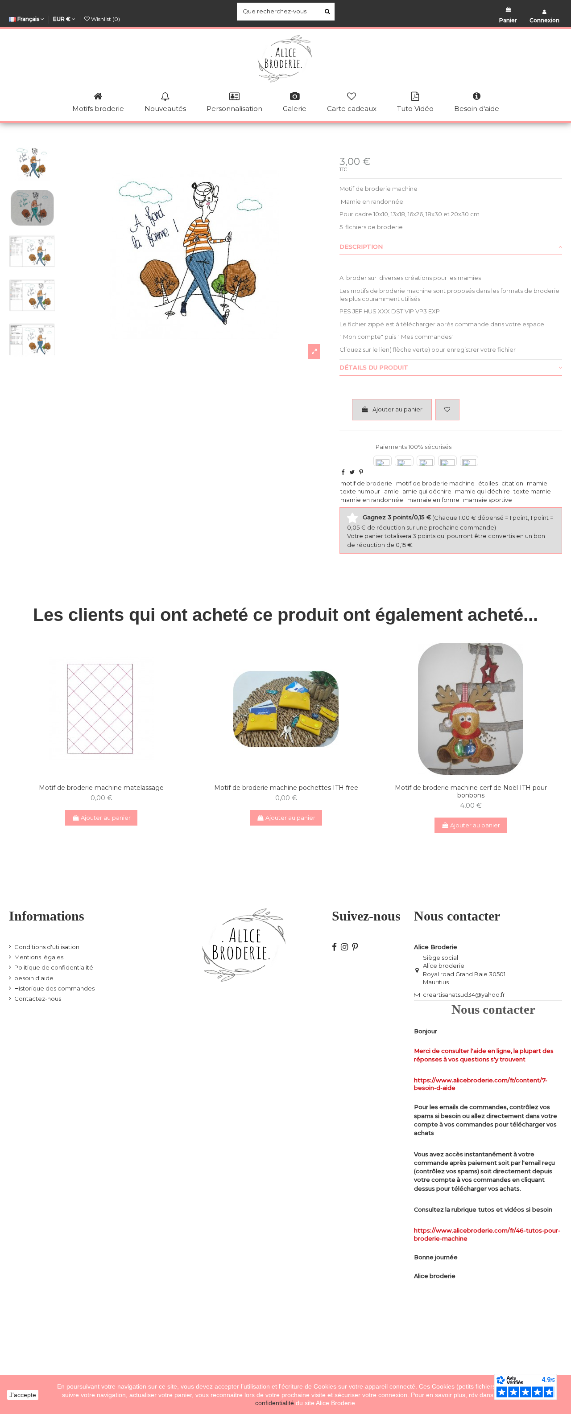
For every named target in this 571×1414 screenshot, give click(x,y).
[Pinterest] (361, 472)
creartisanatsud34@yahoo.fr (464, 994)
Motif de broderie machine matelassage (101, 788)
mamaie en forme (433, 499)
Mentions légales (38, 957)
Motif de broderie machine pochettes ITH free (286, 788)
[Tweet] (352, 472)
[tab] (450, 247)
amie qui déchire (426, 491)
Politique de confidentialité (53, 967)
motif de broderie (366, 483)
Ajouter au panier (397, 409)
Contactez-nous (37, 998)
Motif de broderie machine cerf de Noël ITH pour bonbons (471, 791)
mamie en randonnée (371, 499)
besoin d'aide (34, 978)
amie (391, 491)
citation (512, 483)
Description (361, 246)
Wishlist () (105, 19)
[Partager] (342, 472)
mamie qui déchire (482, 491)
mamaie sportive (487, 499)
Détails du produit (373, 367)
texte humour (360, 491)
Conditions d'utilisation (46, 946)
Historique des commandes (54, 988)
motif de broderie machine (435, 483)
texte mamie (532, 491)
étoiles (488, 483)
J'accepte (22, 1394)
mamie (537, 483)
